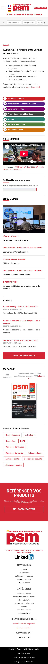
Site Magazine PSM (24, 579)
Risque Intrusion (13, 435)
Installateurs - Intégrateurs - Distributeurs (22, 248)
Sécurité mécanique (15, 124)
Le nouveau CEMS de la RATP (16, 240)
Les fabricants (14, 22)
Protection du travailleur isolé (19, 114)
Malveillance (30, 435)
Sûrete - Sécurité (10, 236)
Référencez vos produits (24, 576)
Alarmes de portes (14, 465)
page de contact (33, 87)
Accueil (6, 45)
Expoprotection (10, 282)
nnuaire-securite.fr (24, 628)
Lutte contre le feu (14, 109)
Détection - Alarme (14, 98)
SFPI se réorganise (11, 263)
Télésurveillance (35, 453)
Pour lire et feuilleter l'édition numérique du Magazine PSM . (29, 376)
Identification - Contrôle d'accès (20, 104)
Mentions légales (24, 653)
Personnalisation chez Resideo (16, 275)
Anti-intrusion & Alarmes (14, 259)
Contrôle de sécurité (33, 459)
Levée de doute (12, 459)
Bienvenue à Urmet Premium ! (16, 252)
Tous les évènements (24, 355)
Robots (9, 119)
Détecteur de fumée (14, 453)
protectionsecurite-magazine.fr (24, 624)
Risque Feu (10, 441)
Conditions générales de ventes (24, 657)
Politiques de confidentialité (24, 662)
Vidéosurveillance (14, 130)
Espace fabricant (40, 8)
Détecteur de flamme (15, 447)
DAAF (22, 441)
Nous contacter (24, 509)
